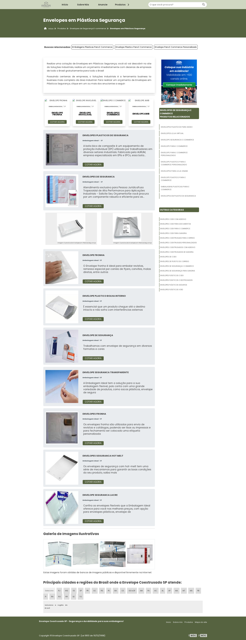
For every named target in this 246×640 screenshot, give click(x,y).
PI (45, 596)
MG (66, 590)
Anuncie (102, 4)
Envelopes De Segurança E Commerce (177, 266)
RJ (59, 590)
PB (198, 590)
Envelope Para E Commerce (174, 146)
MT (184, 590)
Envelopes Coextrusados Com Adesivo (177, 247)
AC (155, 590)
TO (80, 596)
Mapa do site (201, 622)
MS (191, 590)
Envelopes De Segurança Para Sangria (177, 271)
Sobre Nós (83, 4)
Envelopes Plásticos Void (171, 289)
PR (88, 590)
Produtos (120, 4)
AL (163, 590)
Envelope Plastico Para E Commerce (134, 47)
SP (81, 590)
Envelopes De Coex (168, 256)
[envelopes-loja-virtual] (86, 554)
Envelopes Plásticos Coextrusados (176, 280)
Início (65, 4)
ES (74, 590)
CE (123, 590)
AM (141, 590)
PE (109, 590)
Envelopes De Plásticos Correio (174, 261)
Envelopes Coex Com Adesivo (173, 219)
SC (94, 590)
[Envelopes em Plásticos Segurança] (71, 227)
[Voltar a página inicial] (46, 4)
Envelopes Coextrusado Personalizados (178, 242)
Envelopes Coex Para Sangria (173, 233)
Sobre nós (178, 622)
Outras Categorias (172, 209)
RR (66, 596)
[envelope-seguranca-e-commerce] (113, 554)
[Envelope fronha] (61, 267)
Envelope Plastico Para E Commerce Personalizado (174, 163)
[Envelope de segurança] (61, 346)
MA (176, 590)
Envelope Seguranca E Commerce (177, 139)
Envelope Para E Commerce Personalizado (176, 47)
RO (59, 596)
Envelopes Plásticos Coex (172, 275)
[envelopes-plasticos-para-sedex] (58, 554)
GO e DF (132, 590)
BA (115, 590)
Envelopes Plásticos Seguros (173, 285)
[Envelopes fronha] (61, 427)
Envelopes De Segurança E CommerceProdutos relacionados (175, 113)
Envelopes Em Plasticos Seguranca (178, 196)
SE (74, 596)
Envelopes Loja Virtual (172, 133)
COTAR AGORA (57, 122)
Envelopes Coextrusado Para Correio (177, 238)
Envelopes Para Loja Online (174, 171)
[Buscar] (204, 4)
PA (148, 590)
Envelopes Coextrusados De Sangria (176, 252)
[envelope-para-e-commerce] (140, 554)
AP (169, 590)
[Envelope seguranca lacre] (61, 507)
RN (52, 596)
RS (102, 590)
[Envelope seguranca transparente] (61, 386)
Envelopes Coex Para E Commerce (175, 228)
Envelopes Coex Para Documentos (175, 224)
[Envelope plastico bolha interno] (61, 306)
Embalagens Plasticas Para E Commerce (92, 47)
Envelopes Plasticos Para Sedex (176, 127)
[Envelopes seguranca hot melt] (61, 468)
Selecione (49, 590)
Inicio (168, 622)
